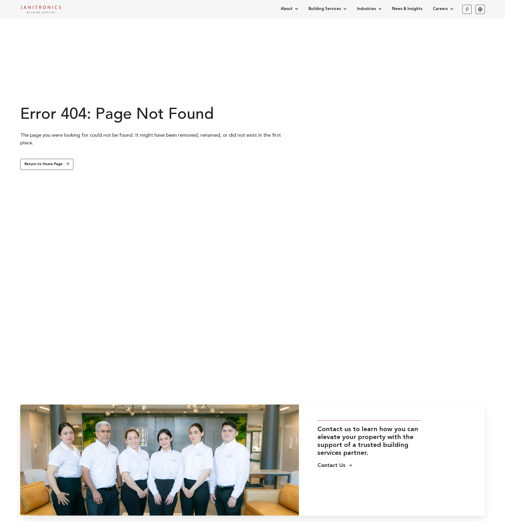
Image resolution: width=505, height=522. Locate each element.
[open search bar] (467, 9)
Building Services (325, 9)
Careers (440, 9)
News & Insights (407, 9)
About (286, 9)
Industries (366, 9)
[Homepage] (40, 9)
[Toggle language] (480, 9)
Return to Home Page (43, 164)
